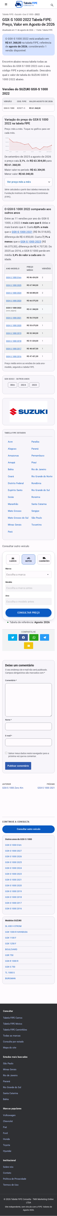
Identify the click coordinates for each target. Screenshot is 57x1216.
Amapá (11, 462)
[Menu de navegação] (6, 4)
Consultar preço (28, 612)
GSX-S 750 (10, 967)
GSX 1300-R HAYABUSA (16, 932)
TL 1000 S (10, 972)
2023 (34, 385)
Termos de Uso (11, 1184)
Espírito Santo (15, 490)
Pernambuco (37, 455)
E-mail (8, 736)
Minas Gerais (14, 525)
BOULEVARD (11, 949)
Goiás (11, 497)
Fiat (5, 1127)
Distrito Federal (16, 483)
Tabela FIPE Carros (12, 1017)
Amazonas (13, 455)
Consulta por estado (13, 1041)
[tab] (13, 559)
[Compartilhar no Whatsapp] (33, 637)
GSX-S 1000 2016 (13, 356)
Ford (5, 1133)
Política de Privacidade (14, 1178)
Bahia (11, 469)
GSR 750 (9, 955)
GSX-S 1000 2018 (13, 341)
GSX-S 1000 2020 (13, 325)
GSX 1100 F (10, 938)
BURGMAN (10, 978)
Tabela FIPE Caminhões (15, 1029)
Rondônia (36, 483)
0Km (12, 385)
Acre (10, 442)
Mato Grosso (14, 511)
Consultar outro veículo (28, 829)
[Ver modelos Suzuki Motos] (28, 411)
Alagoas (12, 448)
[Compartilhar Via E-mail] (28, 645)
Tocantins (36, 525)
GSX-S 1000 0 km (13, 277)
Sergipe (35, 511)
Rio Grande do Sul (40, 490)
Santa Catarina (39, 504)
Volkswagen (9, 1115)
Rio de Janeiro (38, 469)
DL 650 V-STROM (13, 926)
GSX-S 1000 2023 (30, 241)
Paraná (35, 448)
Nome (8, 720)
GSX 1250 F (10, 943)
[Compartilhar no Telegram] (44, 637)
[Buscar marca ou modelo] (52, 5)
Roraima (35, 497)
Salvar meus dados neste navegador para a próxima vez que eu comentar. (28, 754)
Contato (7, 1173)
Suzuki (18, 14)
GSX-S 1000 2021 (22, 231)
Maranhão (13, 504)
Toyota (6, 1145)
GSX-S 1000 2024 (13, 293)
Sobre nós (8, 1167)
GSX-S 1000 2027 (13, 851)
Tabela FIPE (7, 14)
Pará (10, 531)
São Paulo (36, 517)
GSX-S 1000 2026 (13, 856)
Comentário (11, 680)
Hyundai (7, 1151)
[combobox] (28, 574)
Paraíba (35, 442)
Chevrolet (8, 1121)
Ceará (11, 476)
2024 (23, 385)
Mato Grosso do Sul (18, 517)
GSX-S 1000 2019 (13, 333)
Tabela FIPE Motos (12, 1023)
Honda (6, 1139)
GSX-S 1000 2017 (13, 348)
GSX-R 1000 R (11, 961)
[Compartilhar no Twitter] (12, 637)
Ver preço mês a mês (19, 181)
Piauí (33, 462)
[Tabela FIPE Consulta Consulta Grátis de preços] (28, 4)
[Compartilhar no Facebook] (23, 637)
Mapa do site (9, 1047)
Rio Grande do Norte (41, 476)
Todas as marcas (12, 1035)
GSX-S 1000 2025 (13, 285)
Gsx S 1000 (28, 14)
